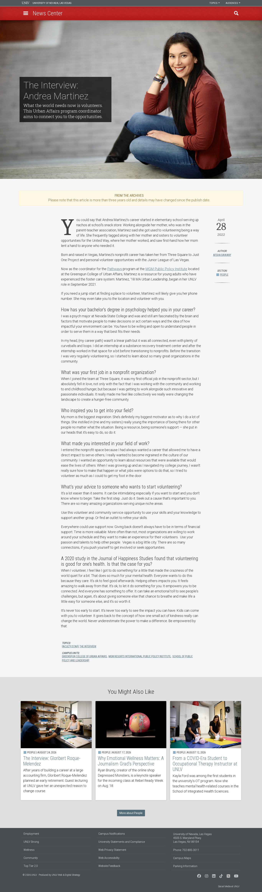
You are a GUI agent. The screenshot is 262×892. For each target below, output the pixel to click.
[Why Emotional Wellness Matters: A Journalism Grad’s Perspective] (131, 750)
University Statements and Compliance (121, 841)
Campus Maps (182, 858)
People (224, 274)
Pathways (114, 269)
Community (31, 857)
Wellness (29, 849)
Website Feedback (109, 865)
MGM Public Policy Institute (166, 269)
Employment (31, 833)
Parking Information (185, 866)
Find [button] (236, 13)
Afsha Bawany (222, 255)
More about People (131, 813)
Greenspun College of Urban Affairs (84, 656)
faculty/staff (70, 646)
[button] (26, 13)
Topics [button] (213, 3)
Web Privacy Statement (112, 849)
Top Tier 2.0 (31, 865)
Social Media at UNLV (228, 886)
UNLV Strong (31, 841)
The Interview (88, 646)
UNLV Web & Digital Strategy (66, 875)
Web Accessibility (108, 857)
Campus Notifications (111, 833)
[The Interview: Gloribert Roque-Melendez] (56, 750)
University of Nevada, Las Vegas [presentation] (52, 3)
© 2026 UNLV (30, 875)
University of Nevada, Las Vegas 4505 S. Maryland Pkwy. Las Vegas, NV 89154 (192, 838)
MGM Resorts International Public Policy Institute (140, 656)
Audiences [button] (232, 3)
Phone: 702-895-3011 (186, 850)
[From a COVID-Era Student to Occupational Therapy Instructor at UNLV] (205, 750)
